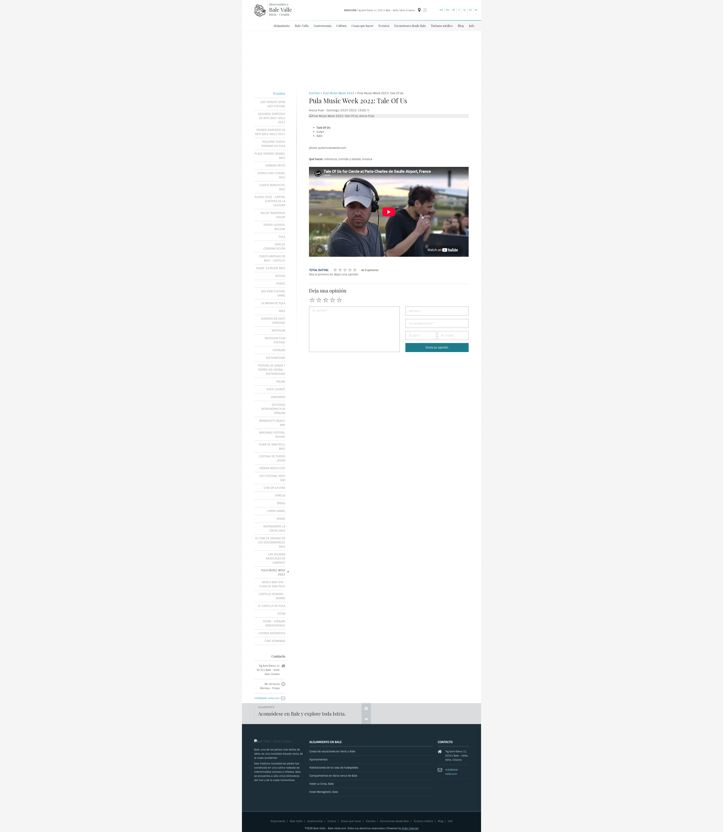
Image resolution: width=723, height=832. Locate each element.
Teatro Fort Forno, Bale (271, 175)
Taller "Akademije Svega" (272, 215)
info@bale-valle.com (267, 698)
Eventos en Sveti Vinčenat (273, 321)
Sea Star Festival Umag (273, 293)
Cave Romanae (275, 641)
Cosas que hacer (362, 26)
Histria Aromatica (272, 633)
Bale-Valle (302, 26)
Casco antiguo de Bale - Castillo (272, 258)
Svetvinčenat (275, 358)
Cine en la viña (274, 488)
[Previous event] (366, 719)
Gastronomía (322, 26)
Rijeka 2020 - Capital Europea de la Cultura (270, 201)
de (453, 9)
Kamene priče (275, 165)
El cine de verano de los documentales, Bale (270, 542)
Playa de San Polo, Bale (272, 447)
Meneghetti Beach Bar (272, 423)
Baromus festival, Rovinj (272, 435)
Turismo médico (442, 26)
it (459, 9)
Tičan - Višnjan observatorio (274, 623)
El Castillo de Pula (271, 606)
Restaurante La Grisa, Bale (274, 529)
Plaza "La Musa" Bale (270, 268)
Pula (282, 237)
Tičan (281, 614)
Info (471, 26)
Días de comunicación (274, 247)
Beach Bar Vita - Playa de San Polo (272, 584)
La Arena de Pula (273, 303)
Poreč (280, 284)
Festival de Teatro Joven (272, 458)
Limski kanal (276, 511)
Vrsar (280, 519)
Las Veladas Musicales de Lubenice (275, 558)
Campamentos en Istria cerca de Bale (333, 775)
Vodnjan (278, 350)
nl (476, 9)
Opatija (280, 495)
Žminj (281, 503)
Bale (282, 311)
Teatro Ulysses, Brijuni (274, 227)
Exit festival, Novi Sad (272, 478)
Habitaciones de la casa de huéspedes (333, 767)
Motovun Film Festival (275, 340)
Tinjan (280, 382)
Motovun (278, 330)
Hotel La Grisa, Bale (321, 783)
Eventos (383, 26)
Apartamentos (318, 759)
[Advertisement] (361, 59)
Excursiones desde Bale (410, 26)
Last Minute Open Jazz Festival (272, 104)
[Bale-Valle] (260, 10)
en (447, 9)
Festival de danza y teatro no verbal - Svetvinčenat (271, 370)
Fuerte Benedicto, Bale (272, 187)
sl (464, 9)
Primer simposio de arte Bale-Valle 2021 (270, 132)
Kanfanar (278, 397)
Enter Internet (410, 828)
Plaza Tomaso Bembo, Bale (270, 156)
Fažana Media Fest (272, 468)
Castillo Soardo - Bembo (272, 596)
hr (441, 9)
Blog (461, 26)
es (470, 9)
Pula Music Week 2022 (338, 93)
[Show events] (366, 708)
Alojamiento (281, 26)
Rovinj (280, 276)
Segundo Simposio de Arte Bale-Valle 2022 (271, 118)
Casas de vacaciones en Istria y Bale (332, 751)
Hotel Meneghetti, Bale (323, 792)
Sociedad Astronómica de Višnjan (273, 409)
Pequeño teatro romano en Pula (273, 144)
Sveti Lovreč (276, 389)
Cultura (341, 26)
